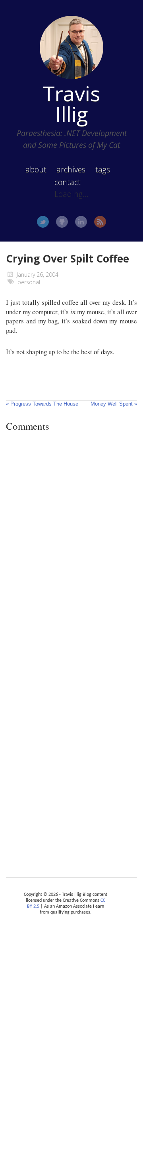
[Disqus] (71, 547)
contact (67, 182)
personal (28, 282)
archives (70, 169)
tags (102, 169)
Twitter (43, 222)
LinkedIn (81, 222)
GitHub (62, 222)
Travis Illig (71, 103)
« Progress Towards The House (42, 404)
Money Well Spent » (114, 404)
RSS (100, 222)
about (35, 169)
